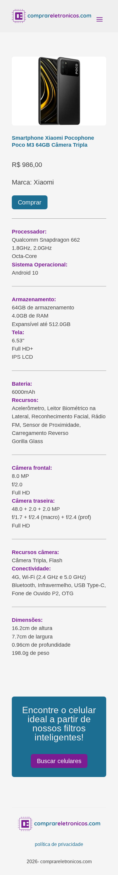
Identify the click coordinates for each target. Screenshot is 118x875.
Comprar (29, 202)
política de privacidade (59, 844)
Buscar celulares (59, 761)
